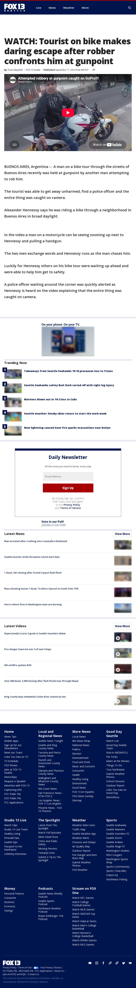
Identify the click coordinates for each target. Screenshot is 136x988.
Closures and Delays (84, 842)
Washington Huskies (117, 850)
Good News (79, 787)
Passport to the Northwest (13, 848)
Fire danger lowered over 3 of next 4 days (27, 649)
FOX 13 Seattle (33, 69)
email (130, 963)
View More (122, 534)
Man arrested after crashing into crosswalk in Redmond (35, 541)
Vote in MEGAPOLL (117, 752)
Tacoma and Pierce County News (49, 754)
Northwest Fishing (116, 879)
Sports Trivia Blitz (116, 871)
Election (76, 753)
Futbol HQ (112, 875)
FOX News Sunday (82, 796)
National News (80, 745)
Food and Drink (81, 762)
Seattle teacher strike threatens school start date (32, 556)
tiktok (110, 963)
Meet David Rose (48, 837)
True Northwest (115, 769)
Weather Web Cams (83, 825)
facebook (103, 963)
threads (117, 963)
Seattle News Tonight (50, 741)
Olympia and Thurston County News (51, 772)
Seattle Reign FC (115, 846)
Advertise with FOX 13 (16, 785)
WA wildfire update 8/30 (17, 665)
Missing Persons (47, 848)
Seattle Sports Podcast (46, 902)
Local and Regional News (50, 733)
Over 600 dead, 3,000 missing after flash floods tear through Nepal (41, 680)
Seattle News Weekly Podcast (50, 895)
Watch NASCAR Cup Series (83, 915)
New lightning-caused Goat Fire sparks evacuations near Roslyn (67, 427)
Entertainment (80, 758)
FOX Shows (10, 765)
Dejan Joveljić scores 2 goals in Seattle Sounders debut (35, 633)
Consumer (78, 770)
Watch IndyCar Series (84, 921)
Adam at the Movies (117, 761)
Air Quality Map (81, 846)
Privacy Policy (72, 504)
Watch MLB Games (83, 909)
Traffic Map (79, 829)
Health (76, 775)
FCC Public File (12, 794)
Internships (10, 777)
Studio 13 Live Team (16, 829)
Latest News (14, 534)
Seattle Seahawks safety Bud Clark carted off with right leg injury (69, 385)
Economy (9, 906)
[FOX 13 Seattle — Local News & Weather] (16, 7)
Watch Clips (11, 825)
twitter (123, 963)
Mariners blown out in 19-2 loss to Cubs (50, 399)
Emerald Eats (11, 838)
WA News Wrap (81, 741)
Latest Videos (15, 626)
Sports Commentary (117, 866)
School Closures (115, 781)
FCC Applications (13, 802)
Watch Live (112, 741)
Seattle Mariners (115, 829)
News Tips (10, 736)
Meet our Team (13, 752)
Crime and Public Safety (47, 842)
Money (9, 888)
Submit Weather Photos (115, 775)
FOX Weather (79, 869)
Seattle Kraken (114, 842)
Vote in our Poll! (52, 522)
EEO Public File (12, 798)
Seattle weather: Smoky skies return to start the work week (65, 413)
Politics (76, 749)
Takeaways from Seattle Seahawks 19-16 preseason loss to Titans (68, 371)
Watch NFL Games (83, 897)
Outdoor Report (115, 785)
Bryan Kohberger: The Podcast (50, 917)
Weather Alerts (80, 838)
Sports (111, 820)
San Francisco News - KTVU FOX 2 (50, 794)
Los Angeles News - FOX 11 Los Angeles (49, 802)
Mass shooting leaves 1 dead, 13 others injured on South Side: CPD (41, 588)
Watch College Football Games (81, 903)
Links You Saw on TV (16, 756)
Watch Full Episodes (49, 832)
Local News (79, 736)
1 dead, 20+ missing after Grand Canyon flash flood (32, 572)
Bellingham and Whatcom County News (48, 781)
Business (9, 902)
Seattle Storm (114, 838)
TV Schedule (11, 761)
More (85, 7)
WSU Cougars (114, 855)
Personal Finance (14, 893)
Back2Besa (112, 797)
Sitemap (77, 800)
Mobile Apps (11, 741)
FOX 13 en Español (83, 792)
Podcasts (45, 888)
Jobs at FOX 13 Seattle (12, 771)
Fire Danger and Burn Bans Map (84, 856)
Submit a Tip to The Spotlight (49, 858)
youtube (90, 963)
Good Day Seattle (114, 733)
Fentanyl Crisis (46, 852)
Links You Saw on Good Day (116, 791)
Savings (8, 910)
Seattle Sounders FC (117, 833)
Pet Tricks (112, 756)
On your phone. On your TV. (60, 324)
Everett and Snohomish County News (49, 763)
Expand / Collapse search (130, 8)
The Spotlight (49, 820)
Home (9, 731)
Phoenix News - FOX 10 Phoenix (50, 809)
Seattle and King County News (47, 746)
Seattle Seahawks (116, 825)
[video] (123, 637)
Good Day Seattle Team (116, 746)
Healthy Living (80, 779)
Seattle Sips (11, 842)
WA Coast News (47, 788)
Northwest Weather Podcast (49, 910)
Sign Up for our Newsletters (13, 746)
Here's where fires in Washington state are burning (33, 604)
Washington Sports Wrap (117, 860)
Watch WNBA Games (84, 940)
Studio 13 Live (15, 820)
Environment (79, 783)
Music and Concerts (83, 766)
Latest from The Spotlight (47, 826)
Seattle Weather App (84, 833)
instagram (97, 963)
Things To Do (114, 765)
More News (81, 731)
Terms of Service (70, 508)
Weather (79, 820)
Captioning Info (13, 789)
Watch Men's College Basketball (84, 927)
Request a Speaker (15, 781)
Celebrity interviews (15, 854)
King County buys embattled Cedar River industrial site (35, 696)
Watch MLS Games (83, 944)
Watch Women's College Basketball (82, 934)
